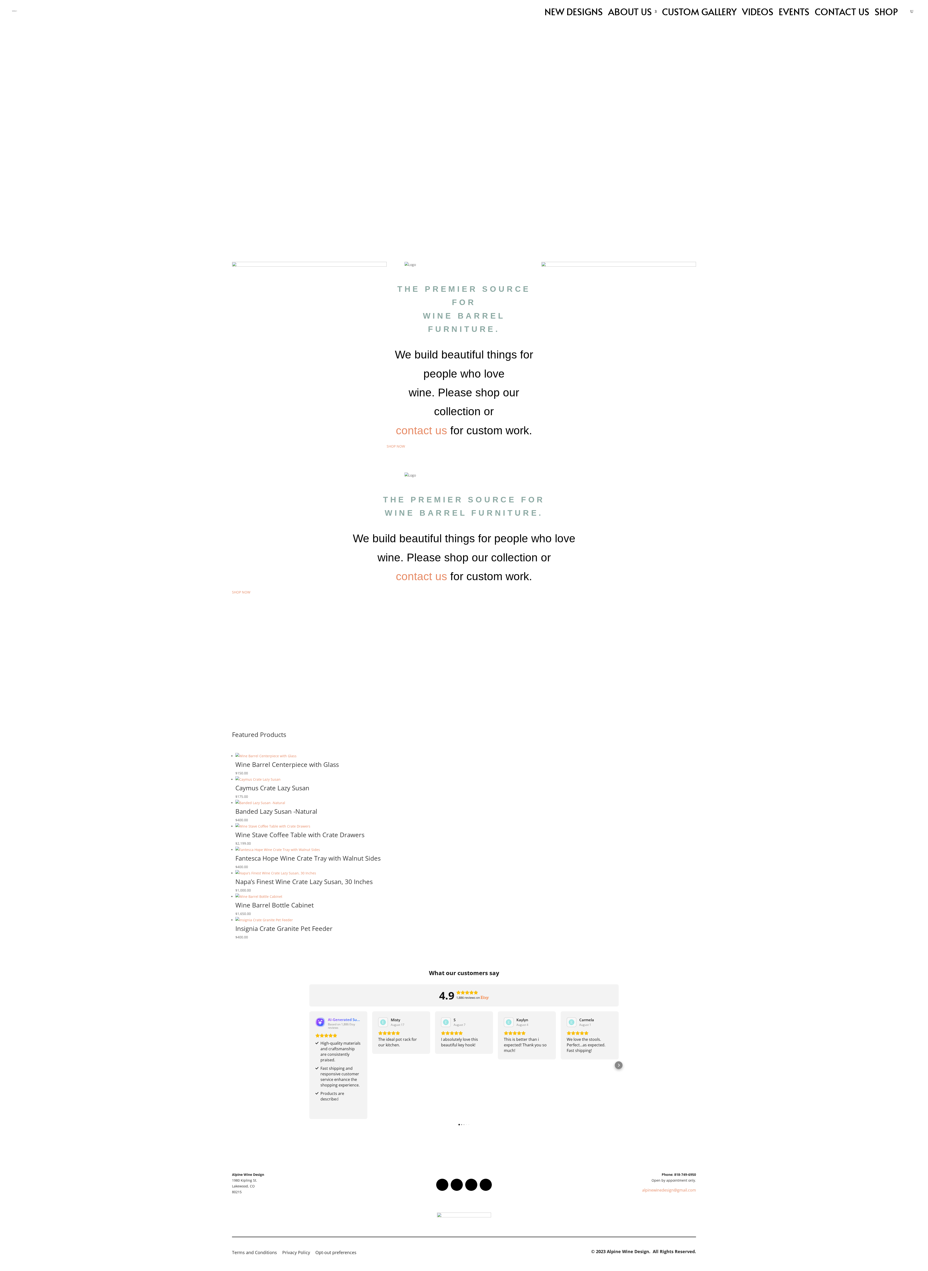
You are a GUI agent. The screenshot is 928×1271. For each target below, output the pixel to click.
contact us (421, 430)
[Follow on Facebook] (442, 1184)
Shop (886, 11)
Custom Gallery (699, 11)
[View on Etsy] (383, 1022)
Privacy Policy (296, 1253)
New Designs (573, 11)
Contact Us (842, 11)
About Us (630, 11)
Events (794, 11)
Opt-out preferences (335, 1253)
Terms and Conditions (254, 1253)
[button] (309, 1065)
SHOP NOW (396, 446)
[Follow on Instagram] (471, 1184)
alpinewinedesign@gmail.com (669, 1190)
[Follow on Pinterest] (485, 1184)
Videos (757, 11)
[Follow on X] (456, 1184)
